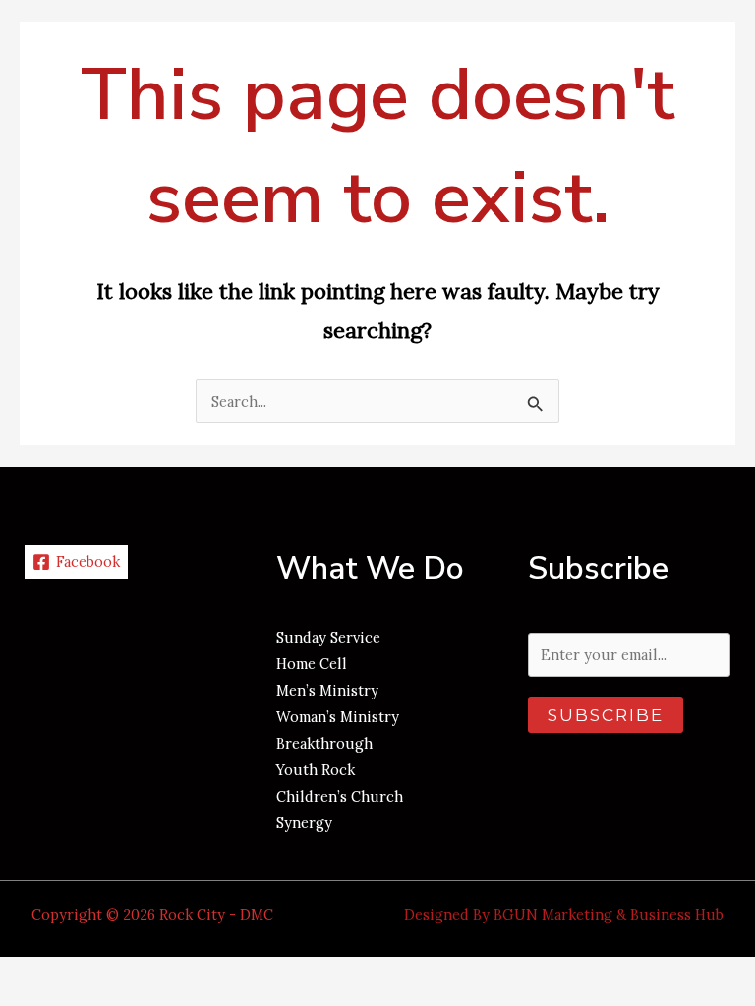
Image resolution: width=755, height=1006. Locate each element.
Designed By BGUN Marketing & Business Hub (564, 914)
